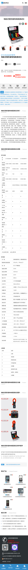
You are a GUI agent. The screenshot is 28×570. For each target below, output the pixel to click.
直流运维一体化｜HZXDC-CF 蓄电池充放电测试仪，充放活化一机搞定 (15, 516)
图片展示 (17, 88)
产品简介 (3, 88)
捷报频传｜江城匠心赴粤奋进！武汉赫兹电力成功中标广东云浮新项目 (15, 529)
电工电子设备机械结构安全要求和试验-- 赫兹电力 (14, 521)
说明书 (9, 64)
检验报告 (18, 64)
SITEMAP (9, 561)
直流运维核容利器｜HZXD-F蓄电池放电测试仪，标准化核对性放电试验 (14, 527)
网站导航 (4, 561)
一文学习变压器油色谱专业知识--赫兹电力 (12, 523)
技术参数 (10, 88)
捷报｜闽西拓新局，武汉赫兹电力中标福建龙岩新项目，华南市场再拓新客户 (14, 519)
